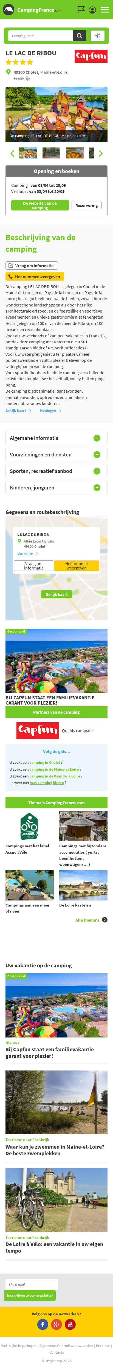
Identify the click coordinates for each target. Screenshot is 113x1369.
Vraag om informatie (34, 265)
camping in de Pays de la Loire (55, 776)
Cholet (39, 546)
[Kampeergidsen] (82, 9)
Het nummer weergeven (76, 566)
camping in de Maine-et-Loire (55, 769)
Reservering (86, 205)
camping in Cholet (45, 762)
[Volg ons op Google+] (56, 1324)
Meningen (48, 410)
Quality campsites (78, 730)
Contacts (56, 1352)
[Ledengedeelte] (93, 10)
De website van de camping (40, 205)
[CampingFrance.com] (56, 10)
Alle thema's (87, 920)
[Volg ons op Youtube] (70, 1324)
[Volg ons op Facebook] (42, 1324)
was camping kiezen (47, 782)
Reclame (103, 1346)
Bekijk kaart (15, 410)
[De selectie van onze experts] (91, 63)
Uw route (25, 553)
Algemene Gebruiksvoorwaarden (66, 1346)
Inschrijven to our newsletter (30, 1295)
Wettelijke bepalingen (18, 1346)
